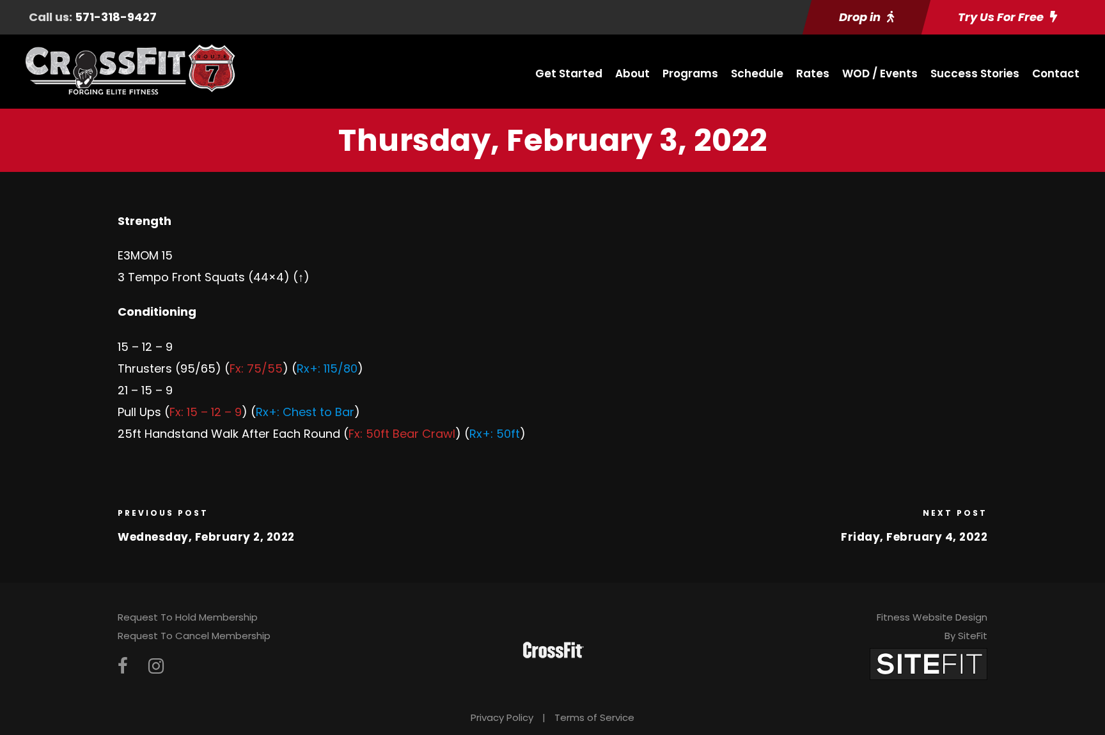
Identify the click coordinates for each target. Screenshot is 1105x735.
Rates (812, 73)
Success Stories (974, 73)
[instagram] (156, 666)
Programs (690, 73)
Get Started (568, 73)
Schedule (757, 73)
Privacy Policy (502, 717)
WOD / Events (880, 73)
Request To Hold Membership (188, 617)
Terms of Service (594, 717)
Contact (1055, 73)
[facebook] (123, 666)
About (632, 73)
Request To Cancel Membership (194, 635)
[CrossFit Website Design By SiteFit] (928, 663)
